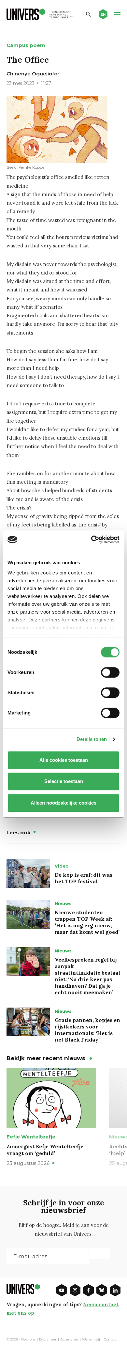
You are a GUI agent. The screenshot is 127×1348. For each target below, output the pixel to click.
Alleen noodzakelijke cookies (63, 803)
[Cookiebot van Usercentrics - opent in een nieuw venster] (91, 539)
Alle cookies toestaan (63, 760)
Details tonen (92, 739)
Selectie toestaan (63, 781)
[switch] (110, 672)
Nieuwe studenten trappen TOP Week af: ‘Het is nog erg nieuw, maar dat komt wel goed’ (87, 922)
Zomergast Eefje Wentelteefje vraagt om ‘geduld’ (45, 1149)
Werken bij (91, 1339)
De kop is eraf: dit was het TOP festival (83, 878)
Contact (110, 1339)
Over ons (28, 1339)
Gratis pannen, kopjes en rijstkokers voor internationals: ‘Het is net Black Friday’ (87, 1030)
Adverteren (69, 1339)
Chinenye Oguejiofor (33, 74)
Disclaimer (47, 1339)
